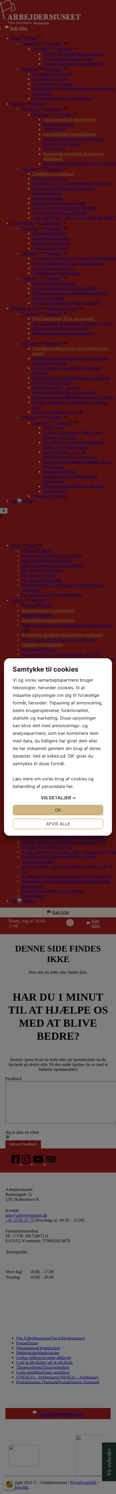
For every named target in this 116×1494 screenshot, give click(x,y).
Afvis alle (58, 823)
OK (58, 810)
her (69, 786)
